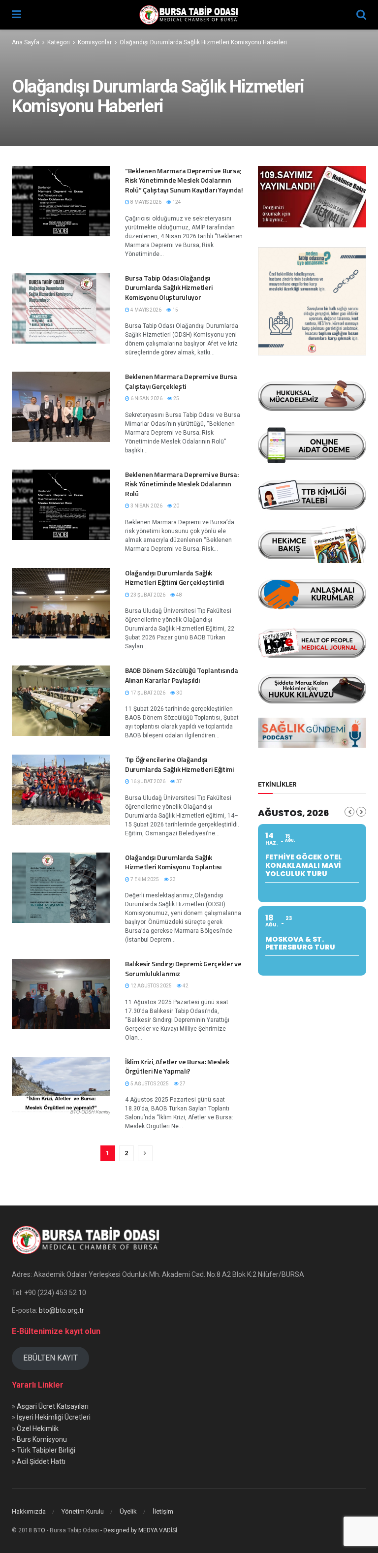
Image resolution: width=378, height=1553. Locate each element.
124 (176, 202)
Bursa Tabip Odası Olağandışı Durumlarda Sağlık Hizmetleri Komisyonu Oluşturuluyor (169, 287)
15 (174, 310)
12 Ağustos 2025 (150, 985)
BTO (39, 1530)
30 (178, 693)
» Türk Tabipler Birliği (43, 1450)
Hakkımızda (29, 1511)
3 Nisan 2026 (145, 505)
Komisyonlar (95, 42)
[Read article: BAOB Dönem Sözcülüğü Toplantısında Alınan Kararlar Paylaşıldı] (61, 701)
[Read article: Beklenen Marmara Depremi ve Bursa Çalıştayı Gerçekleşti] (61, 407)
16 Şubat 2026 (147, 781)
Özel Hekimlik (38, 1428)
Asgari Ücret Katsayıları (53, 1406)
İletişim (163, 1511)
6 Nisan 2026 (145, 398)
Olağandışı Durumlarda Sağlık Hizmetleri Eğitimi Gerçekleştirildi (174, 578)
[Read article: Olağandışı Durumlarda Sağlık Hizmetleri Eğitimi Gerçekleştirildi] (61, 603)
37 (178, 781)
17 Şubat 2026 (147, 693)
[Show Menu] (16, 15)
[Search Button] (361, 15)
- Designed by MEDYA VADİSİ (138, 1530)
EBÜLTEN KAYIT (50, 1358)
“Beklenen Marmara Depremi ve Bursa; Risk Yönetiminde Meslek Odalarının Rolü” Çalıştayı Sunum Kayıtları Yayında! (184, 180)
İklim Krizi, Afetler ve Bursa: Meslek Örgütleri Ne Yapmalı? (177, 1066)
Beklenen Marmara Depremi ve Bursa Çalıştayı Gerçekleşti (181, 381)
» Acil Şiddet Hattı (38, 1461)
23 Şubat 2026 (147, 595)
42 (185, 985)
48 (178, 595)
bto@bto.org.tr (61, 1310)
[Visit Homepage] (189, 15)
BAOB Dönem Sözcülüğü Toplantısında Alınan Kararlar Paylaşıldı (181, 675)
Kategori (58, 42)
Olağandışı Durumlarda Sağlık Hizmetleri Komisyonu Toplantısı (173, 862)
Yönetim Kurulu (83, 1511)
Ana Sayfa (25, 42)
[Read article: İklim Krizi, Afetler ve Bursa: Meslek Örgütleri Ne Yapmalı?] (61, 1092)
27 (182, 1083)
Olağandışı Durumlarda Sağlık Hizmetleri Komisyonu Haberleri (203, 42)
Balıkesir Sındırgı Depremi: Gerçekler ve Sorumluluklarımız (183, 968)
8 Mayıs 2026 (145, 202)
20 (175, 505)
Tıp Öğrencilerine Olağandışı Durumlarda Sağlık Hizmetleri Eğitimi (179, 764)
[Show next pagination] (145, 1153)
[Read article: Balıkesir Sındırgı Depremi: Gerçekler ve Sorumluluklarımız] (61, 994)
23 (172, 879)
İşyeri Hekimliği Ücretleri (54, 1417)
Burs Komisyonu (42, 1439)
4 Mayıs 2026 (145, 310)
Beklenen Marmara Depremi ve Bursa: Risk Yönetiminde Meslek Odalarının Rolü (181, 484)
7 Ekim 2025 (144, 879)
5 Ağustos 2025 (149, 1083)
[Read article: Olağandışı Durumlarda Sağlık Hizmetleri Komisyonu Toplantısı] (61, 888)
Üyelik (128, 1511)
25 (175, 398)
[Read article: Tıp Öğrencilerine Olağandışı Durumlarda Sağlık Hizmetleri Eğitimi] (61, 790)
